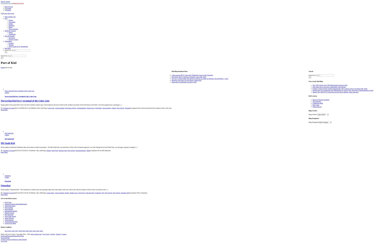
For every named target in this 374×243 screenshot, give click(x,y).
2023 (37, 231)
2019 (23, 231)
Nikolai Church (9, 213)
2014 (6, 231)
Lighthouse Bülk (318, 103)
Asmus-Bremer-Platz (11, 221)
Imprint (58, 234)
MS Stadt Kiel (9, 133)
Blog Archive (313, 114)
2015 (9, 231)
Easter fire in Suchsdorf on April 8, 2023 (184, 82)
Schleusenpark (9, 220)
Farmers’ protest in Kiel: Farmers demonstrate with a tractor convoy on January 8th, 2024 (340, 89)
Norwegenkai (106, 108)
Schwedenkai (9, 209)
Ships (88, 150)
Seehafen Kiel (125, 193)
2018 (20, 231)
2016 (13, 231)
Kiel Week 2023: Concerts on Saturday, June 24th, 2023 (189, 77)
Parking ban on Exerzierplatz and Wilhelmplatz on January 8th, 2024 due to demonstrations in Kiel (343, 90)
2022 (34, 231)
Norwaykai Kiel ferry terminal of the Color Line (19, 91)
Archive (52, 234)
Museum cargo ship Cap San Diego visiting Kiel (186, 80)
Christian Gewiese (8, 108)
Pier (103, 193)
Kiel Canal (316, 105)
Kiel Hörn (98, 108)
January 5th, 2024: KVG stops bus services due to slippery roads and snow (336, 92)
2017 (16, 231)
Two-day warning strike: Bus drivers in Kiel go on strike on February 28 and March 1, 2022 (200, 79)
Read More (4, 110)
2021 (30, 231)
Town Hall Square (10, 216)
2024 (41, 231)
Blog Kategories (314, 122)
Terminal (127, 108)
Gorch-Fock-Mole (10, 223)
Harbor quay (91, 108)
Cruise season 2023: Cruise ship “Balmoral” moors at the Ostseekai (192, 75)
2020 (27, 231)
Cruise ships (50, 193)
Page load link (5, 238)
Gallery (7, 93)
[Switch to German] (8, 8)
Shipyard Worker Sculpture (321, 100)
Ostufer (114, 108)
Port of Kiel (120, 108)
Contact (64, 234)
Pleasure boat (63, 150)
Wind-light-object (10, 206)
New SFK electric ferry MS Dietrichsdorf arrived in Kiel (330, 85)
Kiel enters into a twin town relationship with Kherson (329, 87)
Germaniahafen (81, 108)
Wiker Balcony (317, 107)
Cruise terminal (59, 108)
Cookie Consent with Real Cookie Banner (14, 239)
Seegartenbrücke (81, 150)
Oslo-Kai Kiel (90, 193)
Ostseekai (8, 176)
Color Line (51, 108)
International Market (11, 211)
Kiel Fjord (55, 150)
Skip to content (5, 1)
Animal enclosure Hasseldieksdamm (16, 204)
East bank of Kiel (70, 108)
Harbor (48, 150)
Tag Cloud (46, 234)
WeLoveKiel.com (36, 234)
